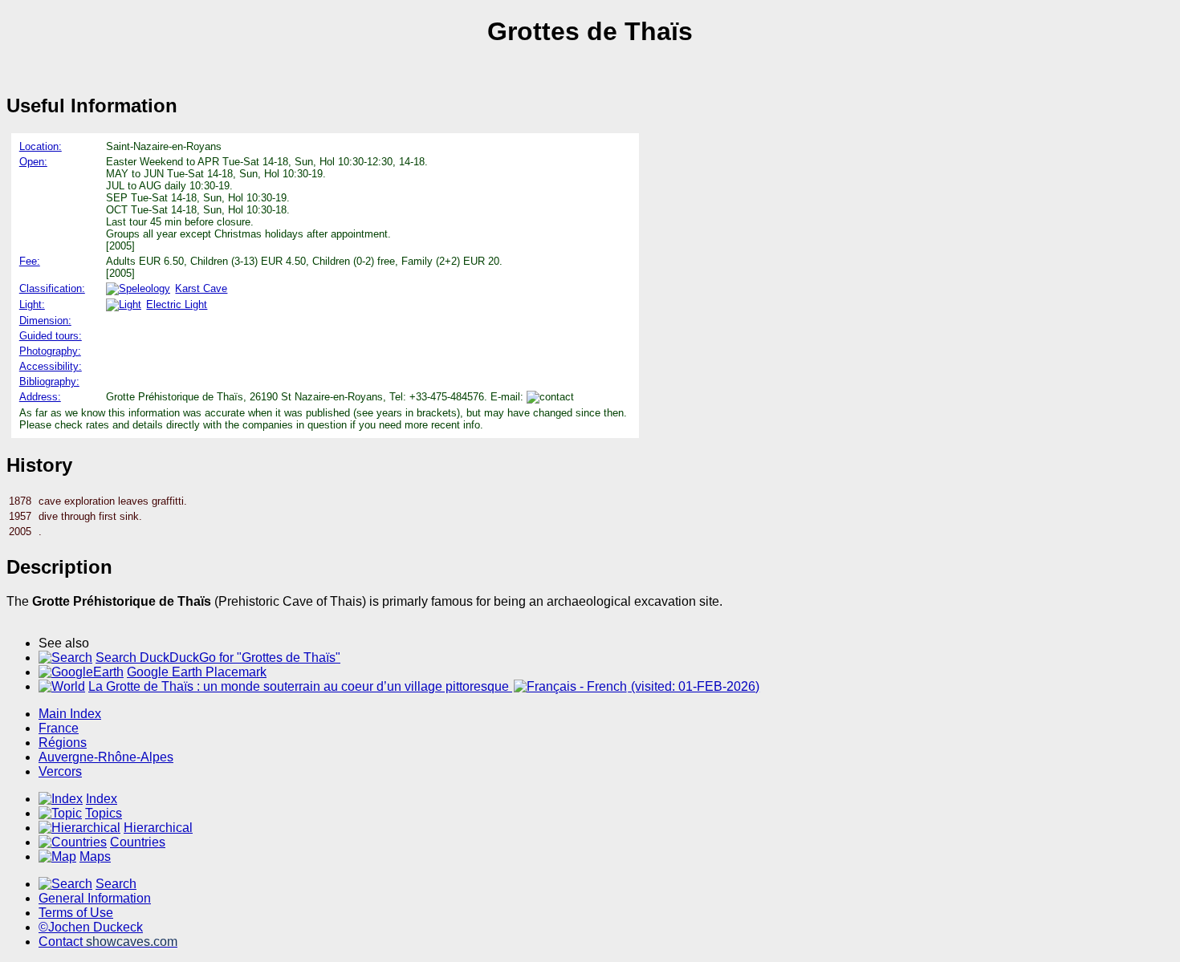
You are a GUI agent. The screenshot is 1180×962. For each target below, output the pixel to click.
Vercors (60, 771)
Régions (63, 742)
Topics (103, 813)
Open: (33, 162)
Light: (32, 304)
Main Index (70, 713)
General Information (95, 898)
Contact (108, 941)
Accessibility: (50, 366)
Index (101, 799)
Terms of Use (76, 912)
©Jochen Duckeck (91, 927)
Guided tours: (50, 336)
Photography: (50, 351)
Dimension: (45, 321)
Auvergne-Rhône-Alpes (106, 757)
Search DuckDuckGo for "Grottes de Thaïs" (218, 657)
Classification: (52, 288)
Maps (95, 856)
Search (116, 884)
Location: (40, 146)
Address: (40, 397)
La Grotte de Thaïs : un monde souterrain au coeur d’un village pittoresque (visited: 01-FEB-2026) (423, 686)
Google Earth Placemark (197, 672)
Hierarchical (158, 827)
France (59, 728)
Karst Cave (201, 288)
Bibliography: (49, 381)
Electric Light (176, 304)
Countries (137, 842)
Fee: (29, 261)
